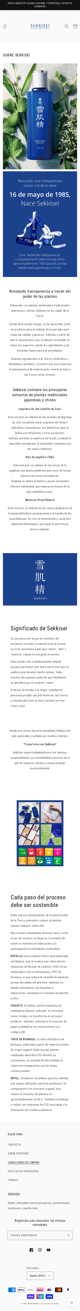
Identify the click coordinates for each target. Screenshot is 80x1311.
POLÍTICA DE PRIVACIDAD (23, 1171)
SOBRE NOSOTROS (18, 1153)
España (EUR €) (38, 1275)
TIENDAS (13, 1180)
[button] (5, 26)
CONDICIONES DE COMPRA (24, 1162)
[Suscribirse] (68, 1235)
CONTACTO (14, 1144)
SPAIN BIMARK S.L (35, 1304)
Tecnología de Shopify (50, 1304)
